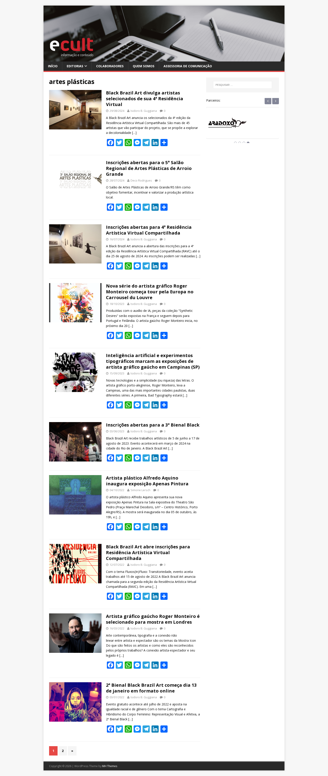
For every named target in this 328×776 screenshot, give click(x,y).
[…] (134, 133)
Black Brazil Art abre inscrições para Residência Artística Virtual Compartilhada (148, 552)
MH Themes (109, 766)
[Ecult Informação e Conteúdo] (164, 59)
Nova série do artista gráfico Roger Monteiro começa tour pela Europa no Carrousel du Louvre (149, 291)
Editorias (75, 66)
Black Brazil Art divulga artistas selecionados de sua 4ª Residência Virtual (144, 98)
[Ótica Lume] (242, 127)
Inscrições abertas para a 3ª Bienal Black (152, 425)
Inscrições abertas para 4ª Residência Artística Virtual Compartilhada (149, 230)
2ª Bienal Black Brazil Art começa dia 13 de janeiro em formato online (151, 688)
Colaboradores (110, 66)
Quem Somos (143, 66)
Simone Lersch (140, 490)
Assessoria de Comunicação (188, 66)
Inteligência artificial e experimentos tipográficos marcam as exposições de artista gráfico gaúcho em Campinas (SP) (153, 361)
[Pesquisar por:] (242, 85)
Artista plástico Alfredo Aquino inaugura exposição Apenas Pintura (147, 481)
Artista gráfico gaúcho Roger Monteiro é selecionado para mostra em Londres (153, 619)
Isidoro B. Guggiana (144, 111)
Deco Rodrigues (141, 180)
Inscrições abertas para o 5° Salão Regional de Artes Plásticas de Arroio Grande (149, 168)
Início (53, 66)
